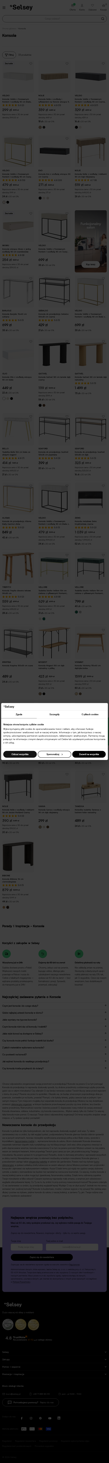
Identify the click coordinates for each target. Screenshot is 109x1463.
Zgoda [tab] (19, 714)
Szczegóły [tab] (55, 714)
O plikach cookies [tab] (90, 714)
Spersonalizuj (53, 754)
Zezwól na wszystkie (89, 754)
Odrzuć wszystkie (20, 754)
